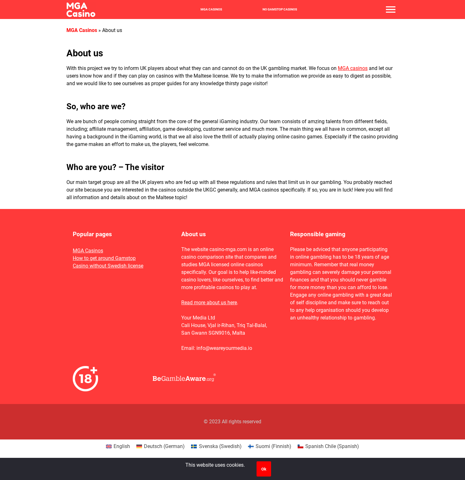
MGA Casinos (211, 9)
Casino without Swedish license (108, 266)
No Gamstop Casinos (280, 9)
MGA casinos (353, 68)
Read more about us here (209, 303)
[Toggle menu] (391, 9)
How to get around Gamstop (104, 258)
